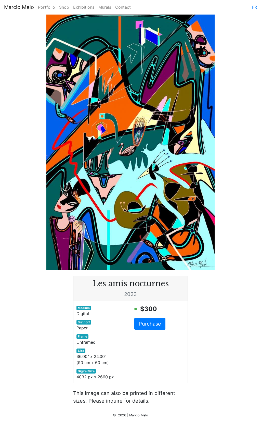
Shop (64, 7)
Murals (104, 7)
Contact (123, 7)
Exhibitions (83, 7)
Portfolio (46, 7)
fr (254, 7)
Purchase (150, 324)
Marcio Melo (19, 7)
